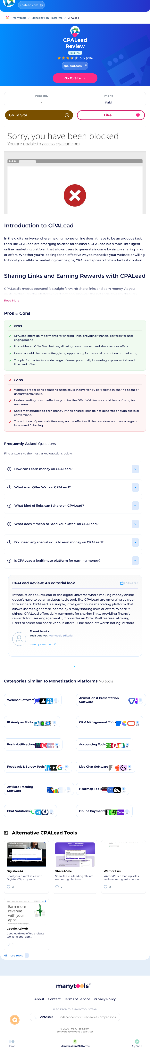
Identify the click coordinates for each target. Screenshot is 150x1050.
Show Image (75, 176)
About (39, 999)
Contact (54, 999)
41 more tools (13, 955)
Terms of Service (77, 999)
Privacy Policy (105, 999)
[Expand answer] (135, 469)
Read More (11, 300)
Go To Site (75, 78)
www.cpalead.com (42, 644)
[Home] (8, 17)
